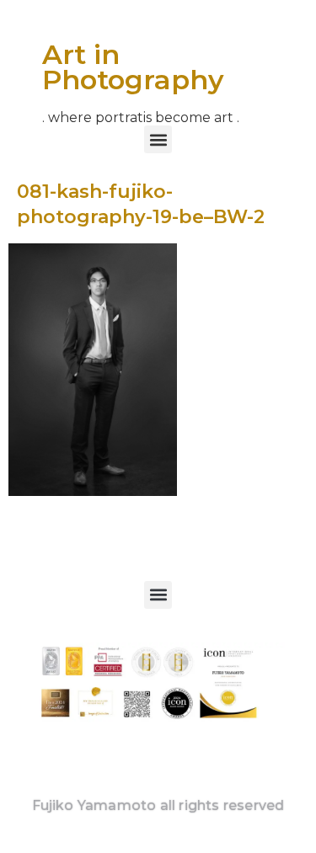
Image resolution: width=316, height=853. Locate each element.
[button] (158, 139)
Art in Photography (133, 67)
